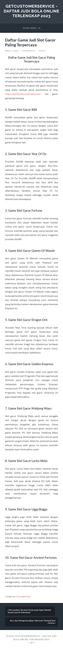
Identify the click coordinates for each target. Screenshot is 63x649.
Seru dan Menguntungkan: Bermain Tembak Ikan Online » (33, 621)
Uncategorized (23, 596)
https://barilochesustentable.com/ (23, 93)
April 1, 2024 (12, 51)
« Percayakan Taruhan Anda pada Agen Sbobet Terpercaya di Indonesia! (29, 611)
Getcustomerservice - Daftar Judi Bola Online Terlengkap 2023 (31, 11)
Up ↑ (32, 643)
